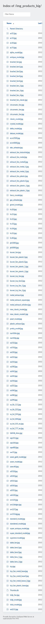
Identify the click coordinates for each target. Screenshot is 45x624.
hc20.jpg (13, 209)
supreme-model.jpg (17, 538)
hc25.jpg (13, 214)
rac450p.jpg (14, 338)
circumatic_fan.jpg (17, 114)
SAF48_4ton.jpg (16, 433)
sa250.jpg (13, 381)
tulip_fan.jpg (14, 595)
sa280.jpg (13, 395)
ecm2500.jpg (15, 138)
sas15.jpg (13, 452)
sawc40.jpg (14, 467)
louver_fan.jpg (15, 252)
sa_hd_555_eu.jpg (16, 424)
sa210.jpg (13, 343)
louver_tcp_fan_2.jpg (18, 290)
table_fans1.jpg (15, 547)
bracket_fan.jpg (16, 62)
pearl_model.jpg (16, 319)
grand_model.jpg (16, 205)
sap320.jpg (14, 443)
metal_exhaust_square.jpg (20, 300)
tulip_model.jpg (16, 600)
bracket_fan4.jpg (16, 81)
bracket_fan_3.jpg (16, 91)
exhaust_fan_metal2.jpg (19, 162)
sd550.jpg (13, 486)
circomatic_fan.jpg (17, 105)
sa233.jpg (13, 362)
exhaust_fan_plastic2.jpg (19, 181)
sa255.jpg (13, 386)
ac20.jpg (13, 43)
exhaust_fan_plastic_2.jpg (19, 191)
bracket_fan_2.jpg (16, 86)
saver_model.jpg (16, 462)
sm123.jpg (14, 500)
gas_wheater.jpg (16, 200)
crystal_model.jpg (16, 124)
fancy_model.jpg (16, 195)
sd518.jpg (13, 471)
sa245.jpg (13, 376)
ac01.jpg (13, 33)
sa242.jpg (13, 371)
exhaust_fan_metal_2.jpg (19, 171)
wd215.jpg (14, 609)
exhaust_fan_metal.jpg (18, 157)
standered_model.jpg (18, 524)
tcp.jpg (12, 567)
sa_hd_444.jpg (15, 419)
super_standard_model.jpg (20, 533)
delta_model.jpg (16, 129)
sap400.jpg (14, 448)
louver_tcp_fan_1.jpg (18, 286)
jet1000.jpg (14, 243)
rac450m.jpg (15, 333)
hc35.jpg (13, 233)
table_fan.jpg (15, 543)
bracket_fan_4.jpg (16, 95)
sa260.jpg (13, 390)
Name (9, 23)
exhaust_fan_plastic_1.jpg (19, 186)
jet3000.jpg (14, 248)
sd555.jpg (13, 490)
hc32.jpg (13, 219)
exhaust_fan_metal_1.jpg (19, 167)
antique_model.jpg (17, 57)
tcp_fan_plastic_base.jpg (19, 586)
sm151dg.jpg (15, 514)
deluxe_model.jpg (16, 133)
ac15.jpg (13, 38)
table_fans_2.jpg (16, 562)
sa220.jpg (13, 352)
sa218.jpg (13, 348)
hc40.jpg (13, 238)
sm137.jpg (14, 509)
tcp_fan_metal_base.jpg (19, 571)
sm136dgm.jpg (15, 505)
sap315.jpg (14, 438)
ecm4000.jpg (15, 143)
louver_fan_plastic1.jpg (18, 257)
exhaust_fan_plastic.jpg (19, 176)
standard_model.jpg (17, 519)
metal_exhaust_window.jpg (20, 305)
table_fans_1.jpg (16, 557)
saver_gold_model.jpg (18, 457)
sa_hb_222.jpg (15, 409)
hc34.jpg (13, 229)
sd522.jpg (13, 481)
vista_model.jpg (16, 605)
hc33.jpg (13, 224)
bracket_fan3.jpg (16, 76)
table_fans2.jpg (15, 552)
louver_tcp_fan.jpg (17, 276)
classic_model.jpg (16, 119)
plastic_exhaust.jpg (17, 324)
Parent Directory (16, 29)
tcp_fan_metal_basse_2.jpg (20, 581)
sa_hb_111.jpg (15, 405)
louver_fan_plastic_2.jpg (19, 271)
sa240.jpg (13, 367)
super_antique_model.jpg (19, 528)
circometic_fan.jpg (17, 110)
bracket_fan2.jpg (16, 71)
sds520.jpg (14, 495)
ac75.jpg (13, 48)
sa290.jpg (13, 400)
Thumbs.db (14, 590)
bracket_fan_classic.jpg (18, 100)
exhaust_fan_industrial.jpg (20, 152)
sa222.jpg (13, 357)
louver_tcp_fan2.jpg (17, 281)
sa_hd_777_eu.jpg (16, 428)
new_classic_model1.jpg (19, 314)
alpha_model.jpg (16, 52)
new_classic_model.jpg (18, 310)
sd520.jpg (13, 476)
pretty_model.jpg (16, 328)
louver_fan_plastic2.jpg (18, 262)
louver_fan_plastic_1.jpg (19, 267)
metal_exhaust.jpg (17, 295)
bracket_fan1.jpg (16, 67)
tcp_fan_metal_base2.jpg (19, 576)
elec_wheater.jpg (16, 148)
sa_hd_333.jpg (15, 414)
